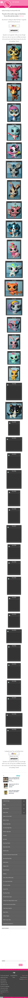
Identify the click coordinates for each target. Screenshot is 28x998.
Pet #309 (14, 202)
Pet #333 (14, 630)
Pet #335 (14, 664)
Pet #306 (14, 143)
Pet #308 (14, 181)
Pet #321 (14, 422)
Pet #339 (14, 729)
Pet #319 (14, 383)
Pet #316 (14, 335)
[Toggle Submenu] (24, 801)
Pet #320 (14, 403)
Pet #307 (14, 161)
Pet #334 (14, 645)
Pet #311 (14, 240)
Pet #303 (14, 84)
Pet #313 (14, 280)
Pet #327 (14, 526)
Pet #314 (14, 299)
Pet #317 (14, 352)
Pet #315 (14, 318)
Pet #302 (14, 64)
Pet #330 (14, 577)
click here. (21, 16)
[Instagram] (14, 973)
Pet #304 (14, 104)
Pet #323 (14, 454)
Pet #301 (14, 45)
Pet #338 (14, 714)
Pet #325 (14, 491)
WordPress (25, 979)
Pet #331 (14, 597)
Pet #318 (14, 367)
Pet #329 (14, 562)
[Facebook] (13, 973)
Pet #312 (14, 262)
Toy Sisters (15, 2)
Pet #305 (14, 124)
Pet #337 (14, 697)
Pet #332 (14, 614)
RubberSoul (24, 975)
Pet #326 (14, 509)
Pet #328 (14, 545)
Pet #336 (14, 681)
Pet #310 (14, 221)
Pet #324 (14, 471)
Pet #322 (14, 438)
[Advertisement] (14, 944)
